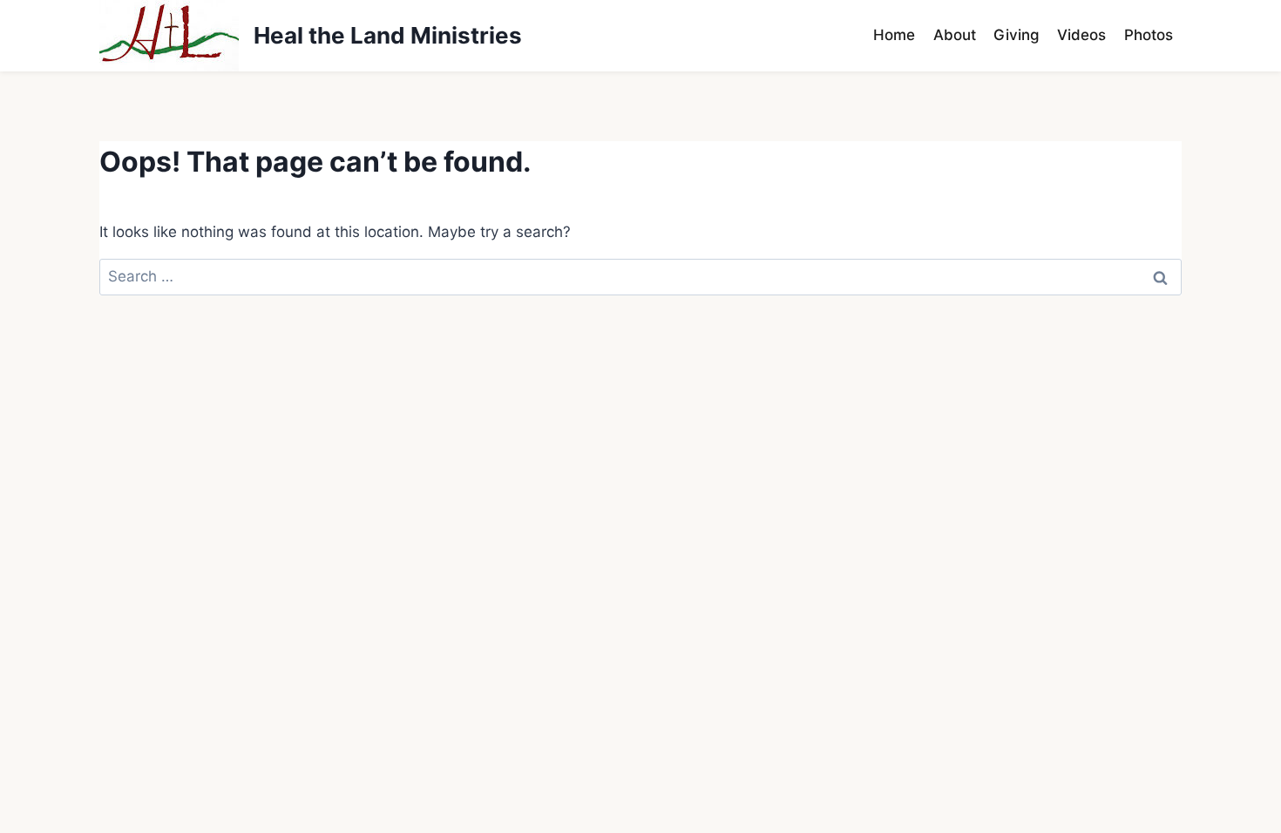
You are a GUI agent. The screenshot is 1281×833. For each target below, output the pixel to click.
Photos (1148, 35)
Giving (1016, 35)
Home (894, 35)
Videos (1081, 35)
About (954, 35)
